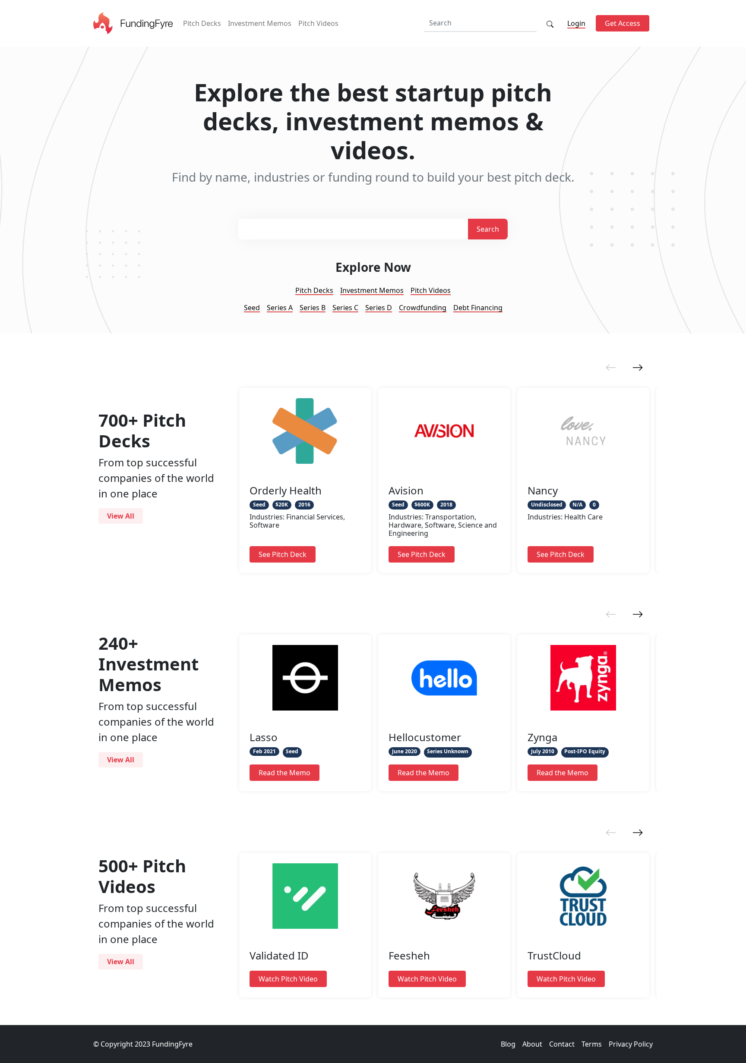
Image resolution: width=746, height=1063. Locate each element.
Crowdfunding (422, 307)
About (532, 1044)
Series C (345, 307)
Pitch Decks (202, 23)
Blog (508, 1044)
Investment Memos (259, 23)
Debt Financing (478, 307)
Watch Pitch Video (288, 979)
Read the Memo (284, 772)
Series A (280, 307)
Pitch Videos (318, 23)
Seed (252, 307)
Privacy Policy (631, 1044)
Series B (313, 307)
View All (120, 516)
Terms (592, 1044)
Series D (378, 307)
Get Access (622, 23)
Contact (562, 1044)
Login (576, 23)
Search (488, 229)
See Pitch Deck (283, 554)
